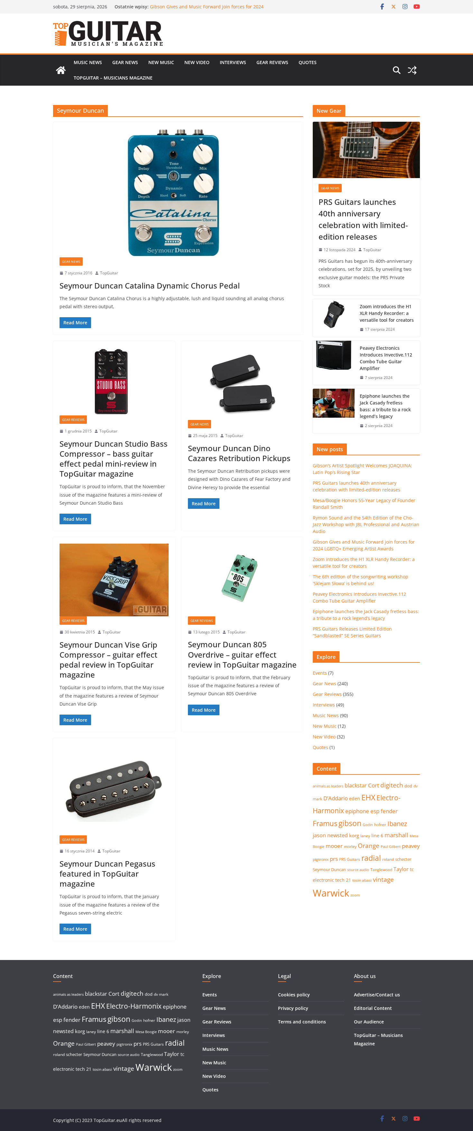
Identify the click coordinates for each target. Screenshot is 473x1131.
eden (354, 798)
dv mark (161, 994)
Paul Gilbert (391, 846)
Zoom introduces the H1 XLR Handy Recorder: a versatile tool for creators (387, 313)
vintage (383, 879)
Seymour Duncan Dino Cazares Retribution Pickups (239, 453)
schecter (403, 859)
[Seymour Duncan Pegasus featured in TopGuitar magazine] (114, 790)
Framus (325, 823)
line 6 (377, 835)
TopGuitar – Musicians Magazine (113, 78)
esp (374, 811)
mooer (334, 846)
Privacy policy (293, 1008)
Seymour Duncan (329, 869)
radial (371, 858)
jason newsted (330, 835)
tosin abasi (362, 880)
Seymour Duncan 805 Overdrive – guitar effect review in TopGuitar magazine (242, 654)
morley (350, 846)
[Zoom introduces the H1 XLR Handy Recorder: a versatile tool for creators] (334, 318)
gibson (350, 823)
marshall (396, 835)
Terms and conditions (302, 1022)
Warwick (331, 893)
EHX (368, 797)
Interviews (233, 62)
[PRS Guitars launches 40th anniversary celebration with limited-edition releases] (366, 150)
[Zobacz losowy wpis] (412, 70)
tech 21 (343, 880)
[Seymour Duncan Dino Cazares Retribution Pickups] (242, 383)
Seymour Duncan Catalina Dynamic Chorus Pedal (150, 285)
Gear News (125, 62)
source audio (358, 870)
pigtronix (321, 859)
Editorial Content (373, 1008)
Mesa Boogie (146, 1032)
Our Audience (369, 1022)
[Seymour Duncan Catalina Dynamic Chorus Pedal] (178, 192)
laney (365, 836)
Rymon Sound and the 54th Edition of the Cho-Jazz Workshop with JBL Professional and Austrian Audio (205, 10)
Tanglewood (381, 869)
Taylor (401, 869)
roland (388, 859)
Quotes (308, 62)
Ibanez (397, 823)
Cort (373, 785)
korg (354, 835)
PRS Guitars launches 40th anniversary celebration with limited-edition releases (363, 219)
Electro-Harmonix (134, 1006)
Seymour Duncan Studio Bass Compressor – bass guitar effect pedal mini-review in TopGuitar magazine (114, 458)
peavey (411, 846)
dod (408, 786)
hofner (380, 824)
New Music (161, 62)
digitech (391, 785)
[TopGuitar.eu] (61, 70)
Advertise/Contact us (377, 995)
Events (320, 673)
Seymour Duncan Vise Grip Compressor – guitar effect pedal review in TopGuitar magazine (108, 659)
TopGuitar (109, 273)
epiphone (357, 811)
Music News (88, 62)
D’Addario (335, 798)
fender (389, 811)
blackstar (356, 785)
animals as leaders (328, 786)
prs (334, 858)
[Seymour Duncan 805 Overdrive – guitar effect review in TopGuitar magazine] (242, 580)
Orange (368, 845)
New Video (196, 62)
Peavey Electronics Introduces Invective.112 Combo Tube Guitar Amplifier (386, 358)
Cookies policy (294, 995)
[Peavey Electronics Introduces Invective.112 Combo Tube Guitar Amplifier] (334, 363)
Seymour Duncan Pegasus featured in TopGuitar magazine (107, 873)
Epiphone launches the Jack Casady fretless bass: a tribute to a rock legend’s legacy (385, 406)
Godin (368, 824)
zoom (355, 895)
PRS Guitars (349, 859)
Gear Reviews (272, 62)
